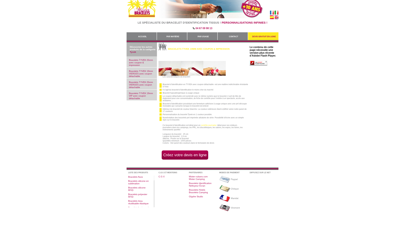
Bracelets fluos (135, 177)
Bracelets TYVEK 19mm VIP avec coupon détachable (141, 96)
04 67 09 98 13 (204, 28)
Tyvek (133, 52)
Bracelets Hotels (197, 190)
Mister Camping (197, 179)
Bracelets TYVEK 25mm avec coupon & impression (141, 62)
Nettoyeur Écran (197, 185)
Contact (233, 36)
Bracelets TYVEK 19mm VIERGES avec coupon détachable (141, 73)
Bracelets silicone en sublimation (138, 182)
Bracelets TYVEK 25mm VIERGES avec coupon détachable (141, 85)
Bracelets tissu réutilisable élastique (138, 202)
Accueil (142, 36)
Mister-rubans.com (198, 176)
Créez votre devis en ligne (185, 155)
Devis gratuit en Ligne (264, 36)
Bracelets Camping (198, 192)
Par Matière (172, 36)
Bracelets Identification (200, 183)
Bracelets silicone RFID (137, 188)
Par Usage (203, 36)
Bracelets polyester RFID (137, 195)
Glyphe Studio (196, 196)
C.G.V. (162, 176)
